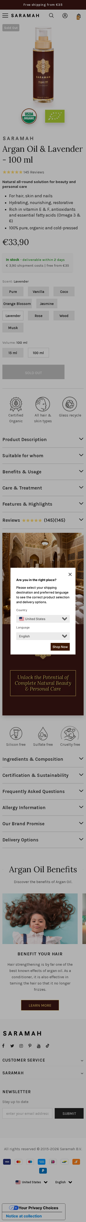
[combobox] (32, 618)
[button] (70, 574)
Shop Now (60, 647)
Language (23, 627)
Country (21, 610)
